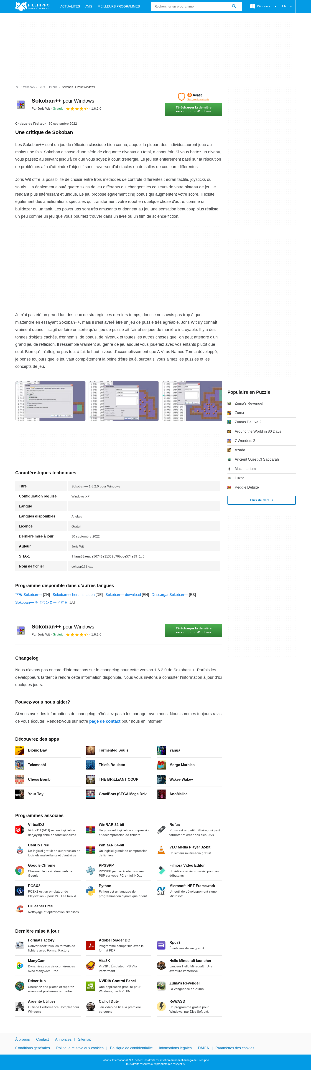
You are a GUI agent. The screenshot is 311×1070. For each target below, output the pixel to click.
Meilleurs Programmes (119, 6)
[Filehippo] (32, 6)
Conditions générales (32, 1048)
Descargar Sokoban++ (170, 595)
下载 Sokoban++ (28, 595)
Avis (88, 6)
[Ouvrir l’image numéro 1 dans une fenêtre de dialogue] (124, 401)
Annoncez (63, 1039)
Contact (42, 1039)
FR (284, 6)
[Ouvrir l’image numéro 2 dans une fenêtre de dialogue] (197, 401)
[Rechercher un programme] (234, 6)
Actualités (70, 6)
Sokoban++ (63, 101)
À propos (22, 1039)
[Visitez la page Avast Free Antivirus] (193, 97)
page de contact (104, 721)
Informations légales (175, 1048)
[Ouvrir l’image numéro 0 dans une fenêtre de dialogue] (50, 401)
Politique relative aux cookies (80, 1048)
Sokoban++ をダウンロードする (41, 602)
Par (41, 108)
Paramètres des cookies (234, 1048)
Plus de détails (261, 500)
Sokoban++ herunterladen (74, 595)
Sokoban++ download (123, 595)
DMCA (203, 1048)
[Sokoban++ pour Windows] (20, 104)
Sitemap (84, 1039)
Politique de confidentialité (131, 1048)
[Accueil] (17, 87)
